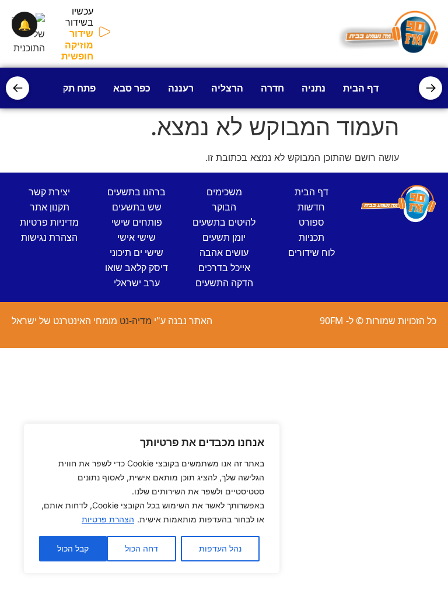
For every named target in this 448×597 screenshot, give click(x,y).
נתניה (314, 88)
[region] (151, 498)
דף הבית (361, 88)
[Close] (268, 433)
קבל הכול (73, 548)
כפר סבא (131, 88)
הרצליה (227, 88)
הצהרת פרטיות (108, 519)
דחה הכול (141, 548)
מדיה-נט (136, 320)
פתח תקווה (73, 88)
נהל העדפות (220, 548)
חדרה (272, 88)
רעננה (181, 88)
